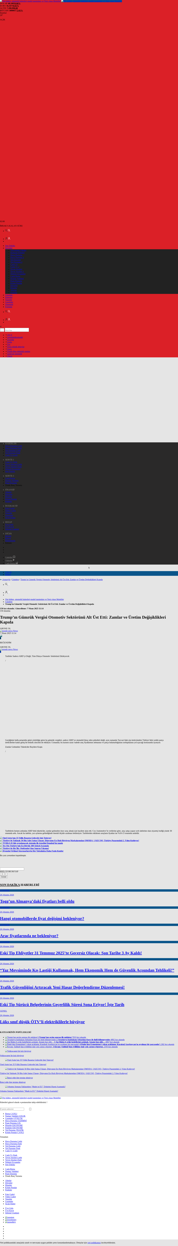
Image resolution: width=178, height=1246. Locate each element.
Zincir (9, 356)
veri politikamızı (94, 1243)
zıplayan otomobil (14, 354)
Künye (8, 538)
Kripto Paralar (16, 283)
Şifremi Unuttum (12, 529)
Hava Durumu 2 (17, 257)
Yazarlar (8, 300)
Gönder (4, 877)
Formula (8, 307)
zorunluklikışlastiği (15, 337)
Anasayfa (6, 579)
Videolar (9, 560)
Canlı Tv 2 (14, 267)
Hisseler (13, 288)
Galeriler (9, 557)
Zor (8, 344)
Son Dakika (10, 246)
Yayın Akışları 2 (17, 271)
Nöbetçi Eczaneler (18, 274)
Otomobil (9, 304)
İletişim (8, 536)
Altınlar (13, 290)
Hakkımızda (10, 541)
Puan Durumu (16, 281)
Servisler (8, 248)
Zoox (9, 349)
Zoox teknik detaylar (15, 347)
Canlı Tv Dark (11, 462)
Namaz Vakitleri (17, 278)
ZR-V (9, 335)
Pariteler (13, 293)
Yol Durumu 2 (16, 262)
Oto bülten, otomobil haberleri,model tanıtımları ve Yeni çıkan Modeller (34, 599)
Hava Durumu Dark (13, 448)
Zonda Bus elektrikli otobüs (18, 351)
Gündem (8, 295)
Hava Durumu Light (13, 446)
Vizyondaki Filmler (18, 250)
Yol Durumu (15, 260)
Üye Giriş (9, 524)
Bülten (8, 574)
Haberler (8, 297)
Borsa (11, 1114)
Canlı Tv (14, 264)
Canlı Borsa (15, 276)
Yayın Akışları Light (13, 464)
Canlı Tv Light (11, 455)
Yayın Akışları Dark (13, 467)
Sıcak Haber (10, 518)
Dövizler (14, 286)
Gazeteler (9, 302)
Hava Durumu (16, 255)
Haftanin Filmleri (17, 253)
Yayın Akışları (16, 269)
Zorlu (9, 342)
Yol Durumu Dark (12, 453)
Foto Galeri (10, 508)
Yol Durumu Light (12, 450)
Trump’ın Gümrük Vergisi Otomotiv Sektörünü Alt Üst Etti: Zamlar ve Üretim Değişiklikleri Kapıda (61, 579)
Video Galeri (10, 510)
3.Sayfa (8, 572)
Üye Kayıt (9, 527)
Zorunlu (10, 340)
